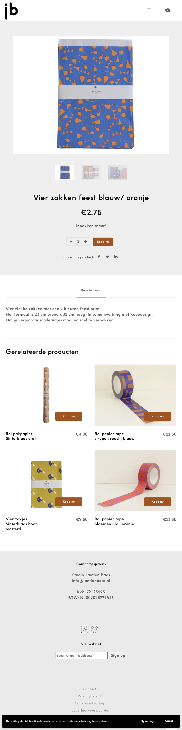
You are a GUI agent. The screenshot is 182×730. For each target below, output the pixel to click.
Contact (89, 689)
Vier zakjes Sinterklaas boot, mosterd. (22, 524)
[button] (68, 416)
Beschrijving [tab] (91, 290)
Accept (169, 721)
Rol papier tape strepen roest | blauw (115, 436)
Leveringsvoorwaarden (91, 710)
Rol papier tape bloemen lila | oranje (114, 521)
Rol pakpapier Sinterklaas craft (22, 436)
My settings (148, 721)
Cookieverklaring (89, 703)
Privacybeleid (89, 696)
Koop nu (103, 241)
